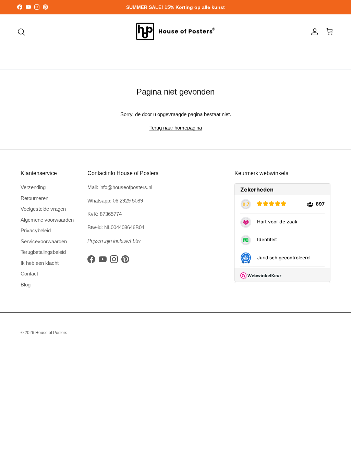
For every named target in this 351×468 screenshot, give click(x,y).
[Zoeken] (21, 32)
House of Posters (51, 332)
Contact (29, 273)
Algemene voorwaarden (47, 220)
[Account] (313, 32)
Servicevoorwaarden (44, 241)
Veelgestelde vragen (43, 209)
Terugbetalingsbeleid (43, 252)
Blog (26, 284)
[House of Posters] (175, 31)
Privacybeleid (36, 230)
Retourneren (34, 198)
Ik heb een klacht (40, 263)
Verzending (33, 187)
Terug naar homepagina (175, 128)
